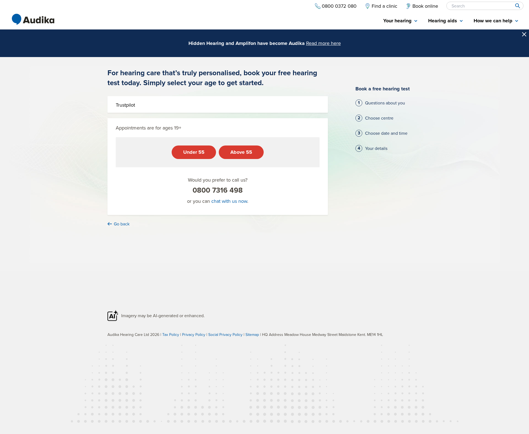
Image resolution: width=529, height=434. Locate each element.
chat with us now (229, 201)
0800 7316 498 (218, 190)
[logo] (33, 19)
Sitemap (252, 334)
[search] (517, 5)
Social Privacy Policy (225, 334)
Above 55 (241, 152)
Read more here (323, 43)
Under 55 (193, 152)
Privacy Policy (193, 334)
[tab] (400, 21)
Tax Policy (170, 334)
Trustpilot (125, 104)
